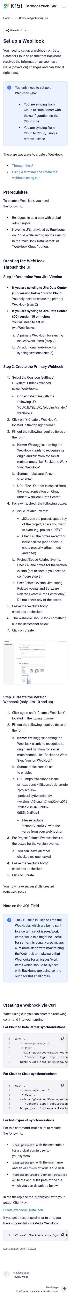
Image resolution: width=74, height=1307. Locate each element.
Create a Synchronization (33, 18)
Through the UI (23, 166)
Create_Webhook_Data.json (23, 1210)
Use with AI (16, 30)
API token (30, 1168)
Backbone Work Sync (41, 6)
